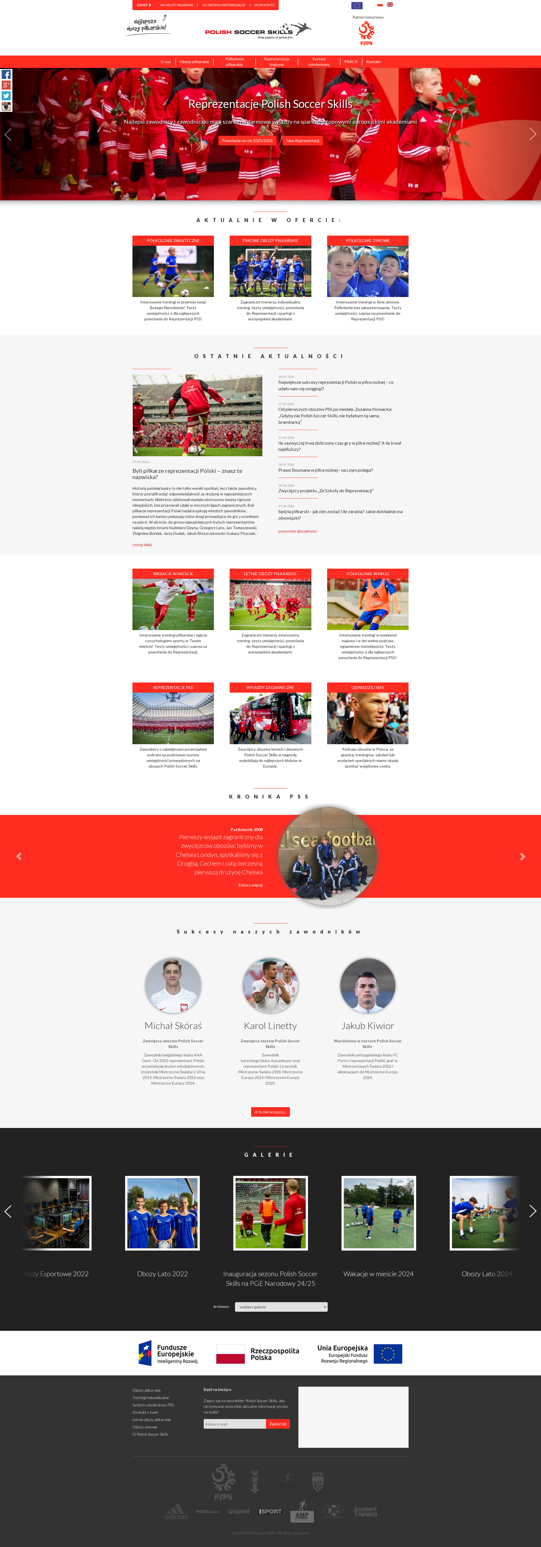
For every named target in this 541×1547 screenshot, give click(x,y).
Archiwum (216, 1306)
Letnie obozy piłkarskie (151, 1419)
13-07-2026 (286, 437)
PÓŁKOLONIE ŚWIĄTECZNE (218, 152)
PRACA (351, 61)
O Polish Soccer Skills (150, 1434)
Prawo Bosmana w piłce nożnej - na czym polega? (325, 470)
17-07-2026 (286, 404)
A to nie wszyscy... (270, 1111)
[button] (40, 134)
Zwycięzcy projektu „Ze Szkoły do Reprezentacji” (326, 490)
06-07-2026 (286, 464)
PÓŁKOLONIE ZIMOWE (281, 152)
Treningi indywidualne (150, 1397)
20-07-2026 (286, 376)
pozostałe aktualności (297, 531)
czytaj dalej (142, 544)
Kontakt (373, 61)
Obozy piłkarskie (194, 61)
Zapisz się (277, 1423)
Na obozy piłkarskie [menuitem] (176, 5)
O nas (166, 61)
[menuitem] (144, 5)
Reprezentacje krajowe (277, 61)
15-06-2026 (286, 506)
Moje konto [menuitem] (264, 5)
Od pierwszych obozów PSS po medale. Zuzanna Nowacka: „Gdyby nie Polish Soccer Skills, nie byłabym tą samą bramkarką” (335, 415)
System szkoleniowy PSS (153, 1404)
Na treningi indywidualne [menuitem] (223, 5)
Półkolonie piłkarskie (234, 61)
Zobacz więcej (250, 876)
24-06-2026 (286, 485)
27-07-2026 (140, 462)
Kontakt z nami (145, 1412)
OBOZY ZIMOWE (332, 152)
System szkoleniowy (319, 61)
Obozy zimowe (144, 1426)
